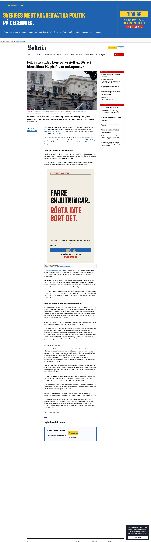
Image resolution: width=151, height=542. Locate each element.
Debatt (72, 55)
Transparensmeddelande (20, 41)
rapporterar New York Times (52, 131)
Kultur (98, 55)
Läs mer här (143, 533)
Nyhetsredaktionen (32, 130)
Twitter (109, 541)
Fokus (92, 55)
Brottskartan (119, 55)
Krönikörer (79, 55)
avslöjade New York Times (83, 351)
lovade (77, 335)
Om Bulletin (94, 541)
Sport (103, 55)
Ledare (66, 55)
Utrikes (52, 55)
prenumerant (63, 435)
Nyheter (38, 55)
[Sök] (33, 55)
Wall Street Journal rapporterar (53, 270)
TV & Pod (46, 55)
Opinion (86, 55)
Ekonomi (59, 55)
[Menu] (29, 55)
